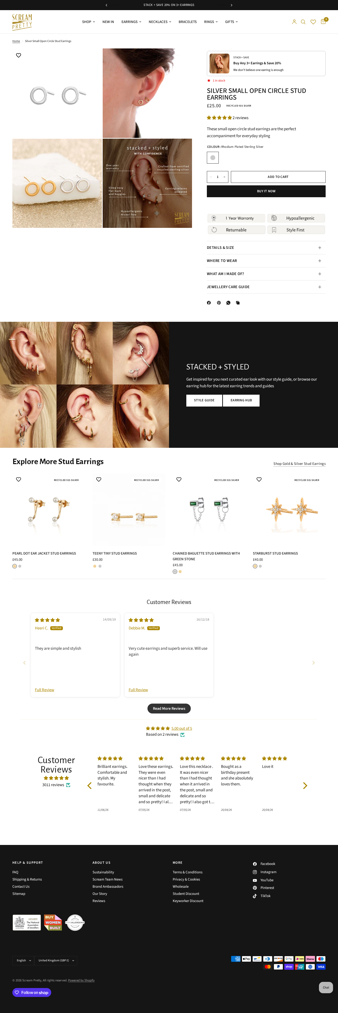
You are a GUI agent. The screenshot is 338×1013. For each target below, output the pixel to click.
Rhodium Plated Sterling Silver (213, 158)
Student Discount (186, 893)
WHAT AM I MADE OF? (225, 274)
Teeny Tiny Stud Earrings (115, 553)
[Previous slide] (24, 662)
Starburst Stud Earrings (275, 553)
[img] (47, 620)
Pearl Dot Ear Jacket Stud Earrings (44, 553)
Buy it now (266, 191)
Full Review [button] (44, 690)
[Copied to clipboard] (239, 303)
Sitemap (18, 893)
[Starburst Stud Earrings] (289, 509)
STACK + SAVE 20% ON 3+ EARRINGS (169, 5)
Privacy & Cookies (186, 879)
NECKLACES (158, 21)
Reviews (99, 901)
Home (16, 41)
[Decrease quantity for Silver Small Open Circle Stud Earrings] (211, 177)
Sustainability (103, 872)
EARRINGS (129, 21)
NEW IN (108, 21)
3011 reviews (53, 785)
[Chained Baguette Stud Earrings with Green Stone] (209, 509)
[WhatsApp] (229, 303)
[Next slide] (313, 662)
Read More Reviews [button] (169, 708)
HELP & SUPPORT (27, 862)
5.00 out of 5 (181, 729)
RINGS (209, 21)
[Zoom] (91, 59)
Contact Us (20, 886)
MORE (178, 862)
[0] (322, 22)
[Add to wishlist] (19, 56)
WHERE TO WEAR (222, 260)
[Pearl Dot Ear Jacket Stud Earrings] (48, 509)
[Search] (303, 22)
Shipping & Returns (27, 879)
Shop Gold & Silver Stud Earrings (299, 464)
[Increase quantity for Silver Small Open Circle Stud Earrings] (224, 177)
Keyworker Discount (188, 901)
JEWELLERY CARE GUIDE (228, 287)
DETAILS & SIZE (220, 247)
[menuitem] (88, 22)
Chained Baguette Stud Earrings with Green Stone (206, 556)
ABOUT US (102, 862)
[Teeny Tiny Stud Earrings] (129, 509)
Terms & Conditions (187, 872)
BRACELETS (188, 21)
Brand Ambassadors (108, 886)
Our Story (100, 893)
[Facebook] (210, 303)
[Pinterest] (220, 303)
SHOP (86, 21)
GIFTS (229, 21)
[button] (220, 118)
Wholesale (181, 886)
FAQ (15, 872)
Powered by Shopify (81, 980)
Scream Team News (107, 879)
